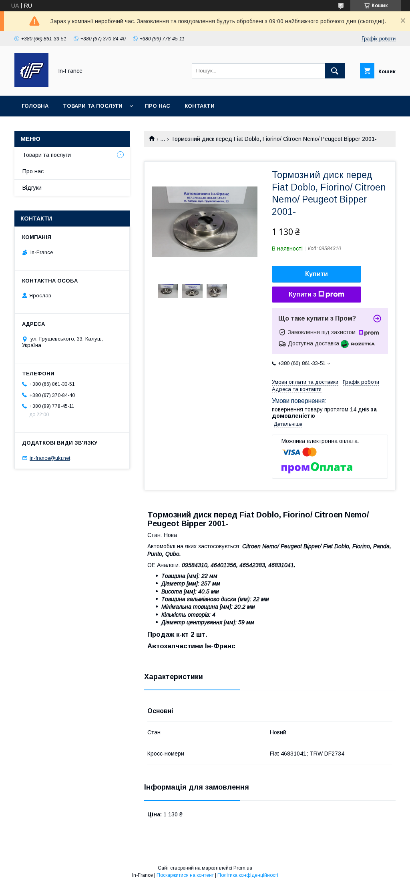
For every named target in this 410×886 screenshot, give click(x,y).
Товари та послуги (93, 106)
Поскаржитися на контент (185, 875)
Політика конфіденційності (247, 875)
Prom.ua (242, 868)
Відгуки (32, 187)
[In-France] (31, 85)
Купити (316, 274)
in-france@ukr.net (50, 458)
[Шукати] (335, 70)
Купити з (302, 294)
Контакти (200, 106)
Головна (35, 106)
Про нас (157, 106)
